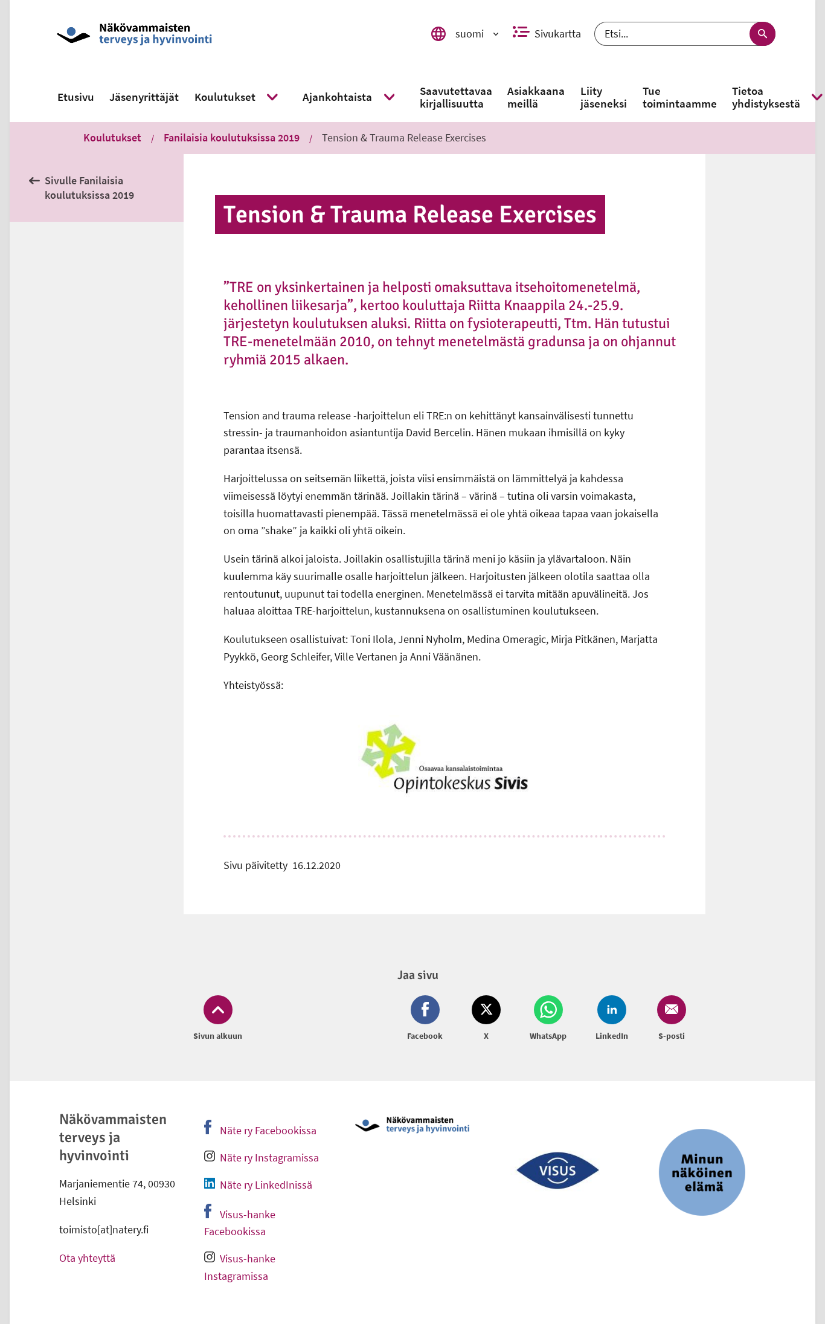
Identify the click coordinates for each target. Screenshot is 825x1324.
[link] (231, 34)
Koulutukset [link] (112, 137)
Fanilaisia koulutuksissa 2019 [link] (232, 137)
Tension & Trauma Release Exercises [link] (404, 137)
